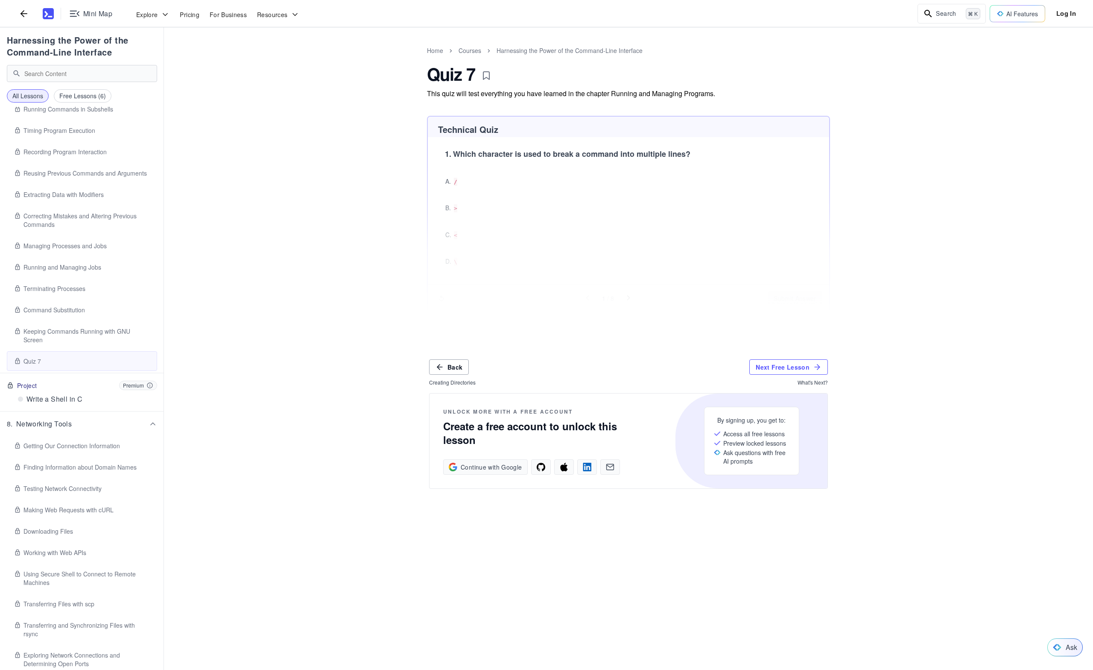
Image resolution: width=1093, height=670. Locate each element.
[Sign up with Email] (610, 467)
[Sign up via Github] (541, 467)
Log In (1066, 13)
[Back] (24, 13)
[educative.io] (48, 13)
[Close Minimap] (164, 60)
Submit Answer (795, 298)
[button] (82, 424)
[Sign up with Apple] (564, 467)
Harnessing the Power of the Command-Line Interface (68, 46)
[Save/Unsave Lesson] (486, 75)
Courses (470, 50)
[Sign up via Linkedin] (587, 467)
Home (435, 50)
